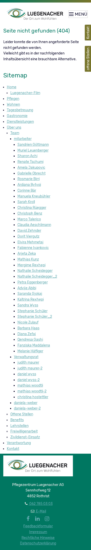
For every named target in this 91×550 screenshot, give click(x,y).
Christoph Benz (29, 213)
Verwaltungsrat (26, 357)
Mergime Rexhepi (31, 265)
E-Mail (40, 511)
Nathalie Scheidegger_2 (37, 276)
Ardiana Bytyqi (29, 185)
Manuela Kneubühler (33, 196)
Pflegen (13, 99)
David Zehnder (29, 230)
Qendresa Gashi (30, 339)
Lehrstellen (19, 426)
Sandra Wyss (27, 305)
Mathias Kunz (28, 259)
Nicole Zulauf (27, 322)
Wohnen (13, 104)
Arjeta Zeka (26, 253)
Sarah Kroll (26, 202)
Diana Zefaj (26, 334)
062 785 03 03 (41, 504)
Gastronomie (17, 116)
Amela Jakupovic (31, 167)
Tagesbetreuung (20, 110)
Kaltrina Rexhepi (30, 299)
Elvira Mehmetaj (30, 242)
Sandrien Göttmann (33, 144)
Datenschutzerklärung (38, 543)
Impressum (38, 532)
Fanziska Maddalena (33, 345)
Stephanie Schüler (32, 311)
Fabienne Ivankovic (33, 248)
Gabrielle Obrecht (31, 173)
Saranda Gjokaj (29, 294)
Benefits (17, 420)
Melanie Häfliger (30, 351)
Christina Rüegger (31, 208)
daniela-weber (25, 403)
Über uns (14, 127)
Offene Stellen (21, 414)
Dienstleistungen (20, 122)
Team (14, 133)
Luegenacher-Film (25, 93)
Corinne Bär (26, 190)
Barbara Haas (28, 328)
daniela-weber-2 (27, 408)
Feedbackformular (38, 526)
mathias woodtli (30, 385)
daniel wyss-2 (28, 380)
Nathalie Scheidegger (35, 271)
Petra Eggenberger (32, 282)
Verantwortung (19, 443)
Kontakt (13, 449)
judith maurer (28, 362)
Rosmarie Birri (28, 179)
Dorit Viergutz (28, 236)
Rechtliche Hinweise (38, 538)
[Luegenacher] (36, 14)
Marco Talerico (29, 219)
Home (11, 87)
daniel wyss (26, 374)
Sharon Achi (27, 156)
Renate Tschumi (30, 162)
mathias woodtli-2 (32, 391)
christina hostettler (32, 397)
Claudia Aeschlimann (34, 225)
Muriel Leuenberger (33, 150)
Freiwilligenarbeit (24, 431)
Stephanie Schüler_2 (34, 316)
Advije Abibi (26, 288)
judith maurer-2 (29, 368)
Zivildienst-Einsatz (25, 437)
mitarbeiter (23, 139)
